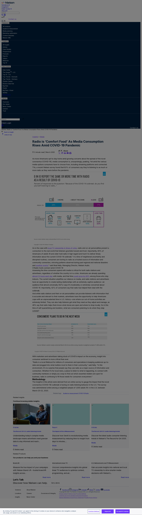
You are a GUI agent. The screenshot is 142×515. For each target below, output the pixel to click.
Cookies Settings (93, 511)
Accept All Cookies (122, 511)
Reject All (108, 511)
